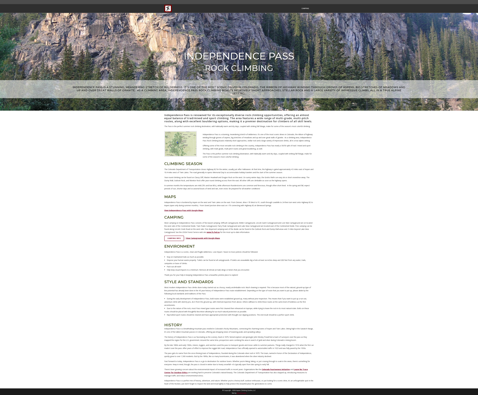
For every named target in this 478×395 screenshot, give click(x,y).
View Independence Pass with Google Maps (183, 210)
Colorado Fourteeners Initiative (276, 369)
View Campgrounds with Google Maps (203, 238)
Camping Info (174, 238)
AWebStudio (241, 393)
